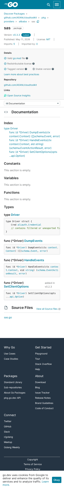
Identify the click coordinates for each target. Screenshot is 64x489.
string (29, 270)
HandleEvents (34, 260)
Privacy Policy (32, 469)
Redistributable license (19, 63)
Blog (37, 387)
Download (40, 382)
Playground (41, 353)
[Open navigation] (56, 4)
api (12, 296)
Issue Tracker (42, 392)
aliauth (22, 224)
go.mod (17, 58)
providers (9, 21)
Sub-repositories (13, 387)
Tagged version (16, 69)
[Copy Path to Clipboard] (37, 21)
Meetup (8, 442)
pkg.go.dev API (12, 397)
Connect (10, 415)
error (43, 251)
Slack (7, 431)
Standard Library (13, 382)
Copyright (32, 459)
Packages (10, 376)
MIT (48, 39)
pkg (44, 17)
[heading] (14, 4)
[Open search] (48, 4)
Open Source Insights (18, 95)
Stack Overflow (43, 364)
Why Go (9, 347)
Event (34, 251)
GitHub (7, 426)
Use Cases (9, 353)
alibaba (23, 21)
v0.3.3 (12, 34)
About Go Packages (14, 392)
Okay (56, 480)
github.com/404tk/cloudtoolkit (20, 17)
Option (19, 296)
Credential (34, 224)
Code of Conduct (44, 408)
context (52, 247)
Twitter (7, 421)
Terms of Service (33, 464)
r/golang (8, 436)
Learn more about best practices (21, 74)
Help (37, 369)
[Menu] (32, 103)
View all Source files (46, 308)
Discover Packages (14, 13)
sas (33, 21)
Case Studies (11, 358)
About (39, 376)
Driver (15, 214)
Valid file (16, 58)
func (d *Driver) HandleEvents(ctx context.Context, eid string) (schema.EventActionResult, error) (30, 144)
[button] (5, 58)
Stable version (43, 69)
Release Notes (43, 397)
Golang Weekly (12, 447)
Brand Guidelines (44, 403)
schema (25, 251)
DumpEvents (33, 240)
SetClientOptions (16, 286)
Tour (37, 358)
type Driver (11, 128)
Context (10, 251)
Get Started (43, 347)
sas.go (8, 317)
